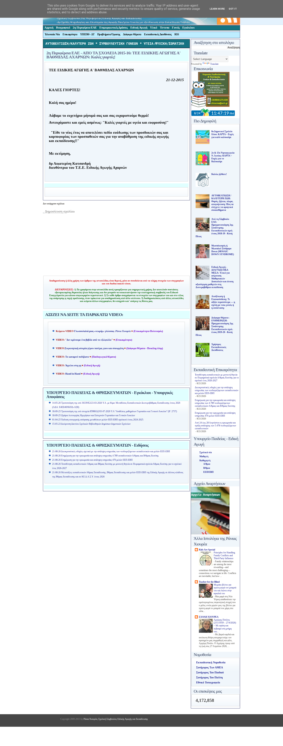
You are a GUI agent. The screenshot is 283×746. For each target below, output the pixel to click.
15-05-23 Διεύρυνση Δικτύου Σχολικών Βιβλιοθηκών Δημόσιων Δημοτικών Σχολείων (91, 424)
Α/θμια (206, 464)
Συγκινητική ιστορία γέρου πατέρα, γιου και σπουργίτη (94, 348)
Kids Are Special (207, 549)
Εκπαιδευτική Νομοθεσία (210, 662)
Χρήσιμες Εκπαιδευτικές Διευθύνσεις (218, 347)
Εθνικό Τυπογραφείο (208, 682)
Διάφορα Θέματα (132, 34)
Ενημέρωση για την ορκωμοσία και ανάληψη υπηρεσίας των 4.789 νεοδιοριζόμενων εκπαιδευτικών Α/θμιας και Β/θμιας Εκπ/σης (215, 403)
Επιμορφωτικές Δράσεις (113, 27)
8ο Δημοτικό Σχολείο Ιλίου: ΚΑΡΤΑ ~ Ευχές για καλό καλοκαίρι (222, 134)
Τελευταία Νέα (52, 34)
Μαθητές (203, 456)
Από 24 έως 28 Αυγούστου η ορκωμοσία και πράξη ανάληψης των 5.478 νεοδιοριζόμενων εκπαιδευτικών (215, 425)
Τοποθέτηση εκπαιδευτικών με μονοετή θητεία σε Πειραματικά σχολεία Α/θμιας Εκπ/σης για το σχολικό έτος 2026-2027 (217, 377)
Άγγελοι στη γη (73, 365)
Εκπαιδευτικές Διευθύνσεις (158, 34)
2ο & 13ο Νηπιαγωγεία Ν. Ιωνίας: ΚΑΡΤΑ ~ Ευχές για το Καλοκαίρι (222, 157)
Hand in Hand (72, 373)
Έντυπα (164, 27)
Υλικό (153, 27)
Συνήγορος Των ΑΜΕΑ (209, 667)
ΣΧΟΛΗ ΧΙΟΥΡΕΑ (209, 617)
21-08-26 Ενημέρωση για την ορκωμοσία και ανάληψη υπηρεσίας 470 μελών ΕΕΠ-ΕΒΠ (92, 460)
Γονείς (176, 27)
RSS (176, 34)
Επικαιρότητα (70, 34)
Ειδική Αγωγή (138, 27)
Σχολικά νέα (205, 452)
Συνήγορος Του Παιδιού (210, 672)
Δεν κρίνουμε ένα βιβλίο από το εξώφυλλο (89, 340)
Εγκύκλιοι (188, 27)
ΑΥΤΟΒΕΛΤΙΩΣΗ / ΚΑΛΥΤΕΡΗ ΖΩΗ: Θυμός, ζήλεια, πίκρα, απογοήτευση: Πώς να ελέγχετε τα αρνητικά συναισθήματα (222, 202)
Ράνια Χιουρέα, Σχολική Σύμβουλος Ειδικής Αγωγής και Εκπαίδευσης (115, 719)
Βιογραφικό (63, 27)
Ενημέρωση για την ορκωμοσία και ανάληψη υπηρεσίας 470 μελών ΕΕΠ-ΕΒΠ (215, 414)
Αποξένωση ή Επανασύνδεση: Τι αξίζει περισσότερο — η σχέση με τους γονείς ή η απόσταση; (223, 302)
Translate (214, 64)
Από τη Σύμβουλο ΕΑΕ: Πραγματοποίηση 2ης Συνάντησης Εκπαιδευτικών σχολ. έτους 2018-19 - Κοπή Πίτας (214, 228)
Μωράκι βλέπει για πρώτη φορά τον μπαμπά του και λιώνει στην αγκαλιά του (225, 589)
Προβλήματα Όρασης (108, 34)
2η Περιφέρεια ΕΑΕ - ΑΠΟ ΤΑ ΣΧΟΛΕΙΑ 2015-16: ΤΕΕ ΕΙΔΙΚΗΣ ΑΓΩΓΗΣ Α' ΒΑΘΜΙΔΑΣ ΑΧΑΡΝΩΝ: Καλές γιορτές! (113, 54)
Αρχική (48, 27)
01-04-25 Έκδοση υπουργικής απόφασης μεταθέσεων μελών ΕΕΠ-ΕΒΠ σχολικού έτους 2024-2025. (98, 419)
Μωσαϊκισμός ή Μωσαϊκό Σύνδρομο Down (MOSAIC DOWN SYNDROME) (222, 250)
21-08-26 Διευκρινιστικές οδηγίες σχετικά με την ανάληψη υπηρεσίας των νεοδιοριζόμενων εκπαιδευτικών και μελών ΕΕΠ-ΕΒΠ (111, 451)
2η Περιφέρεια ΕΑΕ (85, 27)
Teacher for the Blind (209, 582)
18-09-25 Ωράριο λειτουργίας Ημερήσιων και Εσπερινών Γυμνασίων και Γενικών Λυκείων (93, 415)
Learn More (217, 8)
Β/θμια (206, 468)
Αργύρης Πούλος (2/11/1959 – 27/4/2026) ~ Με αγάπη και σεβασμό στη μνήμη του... (225, 626)
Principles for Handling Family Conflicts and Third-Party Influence (224, 555)
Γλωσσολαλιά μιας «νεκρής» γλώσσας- (102, 331)
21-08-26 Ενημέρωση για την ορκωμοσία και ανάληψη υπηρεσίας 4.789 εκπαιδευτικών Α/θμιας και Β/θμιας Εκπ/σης (105, 455)
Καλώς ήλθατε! (219, 174)
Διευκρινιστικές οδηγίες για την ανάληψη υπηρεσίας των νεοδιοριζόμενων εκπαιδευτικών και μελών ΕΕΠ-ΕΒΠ (216, 390)
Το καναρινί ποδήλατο (77, 356)
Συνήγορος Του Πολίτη (209, 677)
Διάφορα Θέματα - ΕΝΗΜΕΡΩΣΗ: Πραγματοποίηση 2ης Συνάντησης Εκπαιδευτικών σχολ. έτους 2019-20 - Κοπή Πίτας (214, 326)
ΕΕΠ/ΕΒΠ (208, 472)
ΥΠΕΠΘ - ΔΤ (87, 34)
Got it (233, 8)
